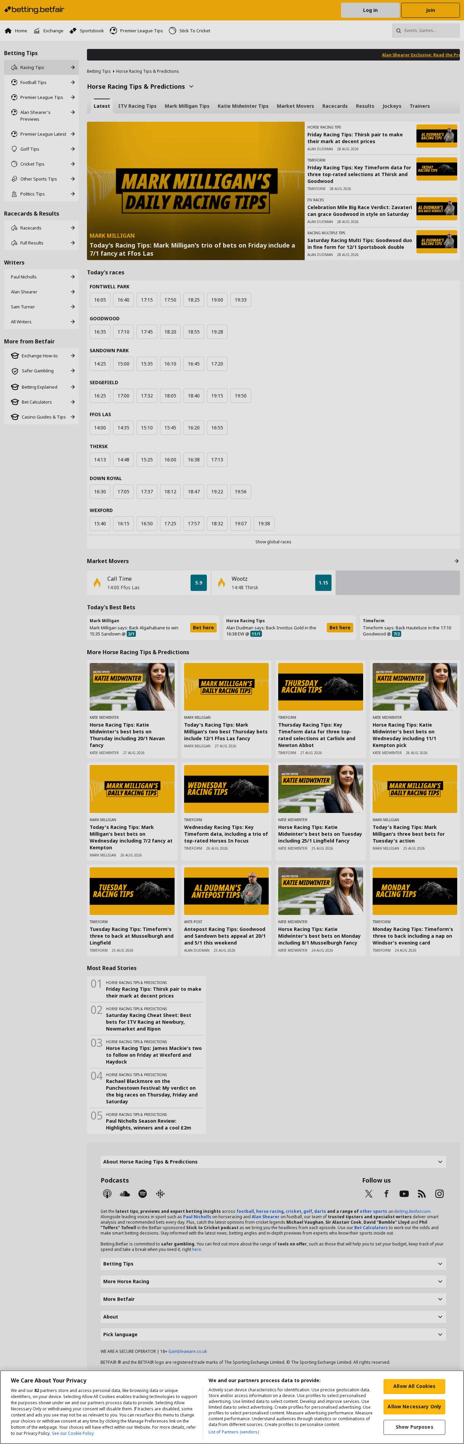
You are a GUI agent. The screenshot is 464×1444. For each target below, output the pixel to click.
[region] (232, 1407)
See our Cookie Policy (73, 1433)
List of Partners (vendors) (234, 1432)
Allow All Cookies (414, 1386)
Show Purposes (414, 1427)
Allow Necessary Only (414, 1406)
